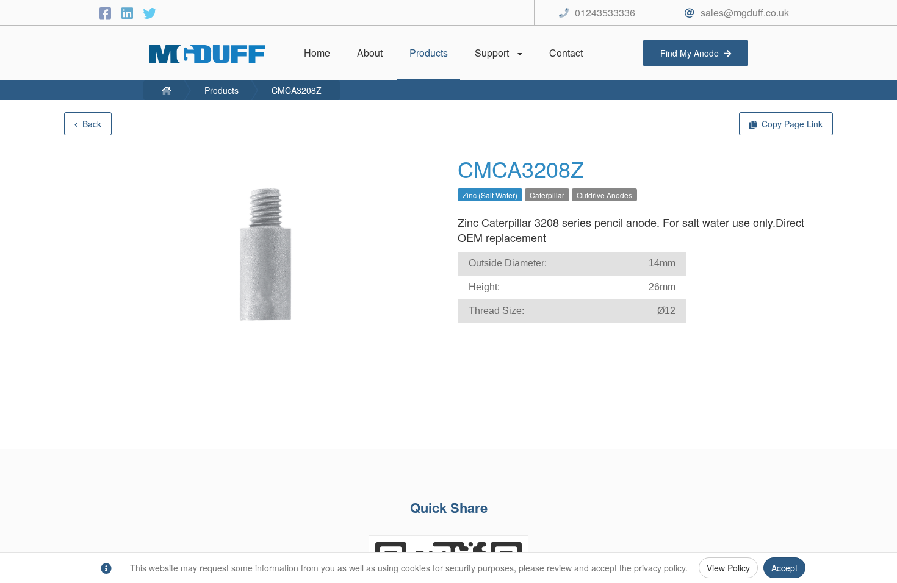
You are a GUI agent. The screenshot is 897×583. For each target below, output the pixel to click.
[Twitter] (149, 12)
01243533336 (605, 12)
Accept (784, 568)
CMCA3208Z (297, 90)
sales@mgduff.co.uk (745, 12)
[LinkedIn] (129, 12)
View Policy (728, 568)
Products (221, 90)
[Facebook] (107, 12)
